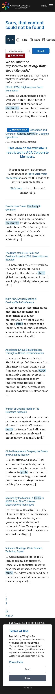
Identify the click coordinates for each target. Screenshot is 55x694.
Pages (24, 39)
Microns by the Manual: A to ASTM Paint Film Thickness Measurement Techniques (25, 501)
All (13, 39)
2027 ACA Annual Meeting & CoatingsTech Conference (21, 300)
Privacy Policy (16, 662)
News (37, 39)
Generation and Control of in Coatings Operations (27, 133)
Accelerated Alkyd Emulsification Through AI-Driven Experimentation (25, 351)
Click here (16, 188)
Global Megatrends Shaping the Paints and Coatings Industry (27, 453)
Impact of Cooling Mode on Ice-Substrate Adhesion (23, 410)
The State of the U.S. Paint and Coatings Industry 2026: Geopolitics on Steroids (27, 256)
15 (7, 611)
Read (27, 669)
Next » (9, 615)
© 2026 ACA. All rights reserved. (27, 623)
